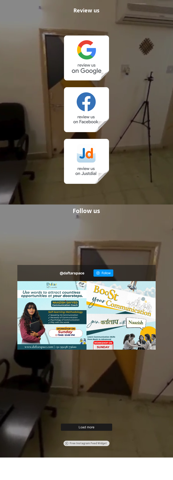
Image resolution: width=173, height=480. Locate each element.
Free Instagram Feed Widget (88, 443)
